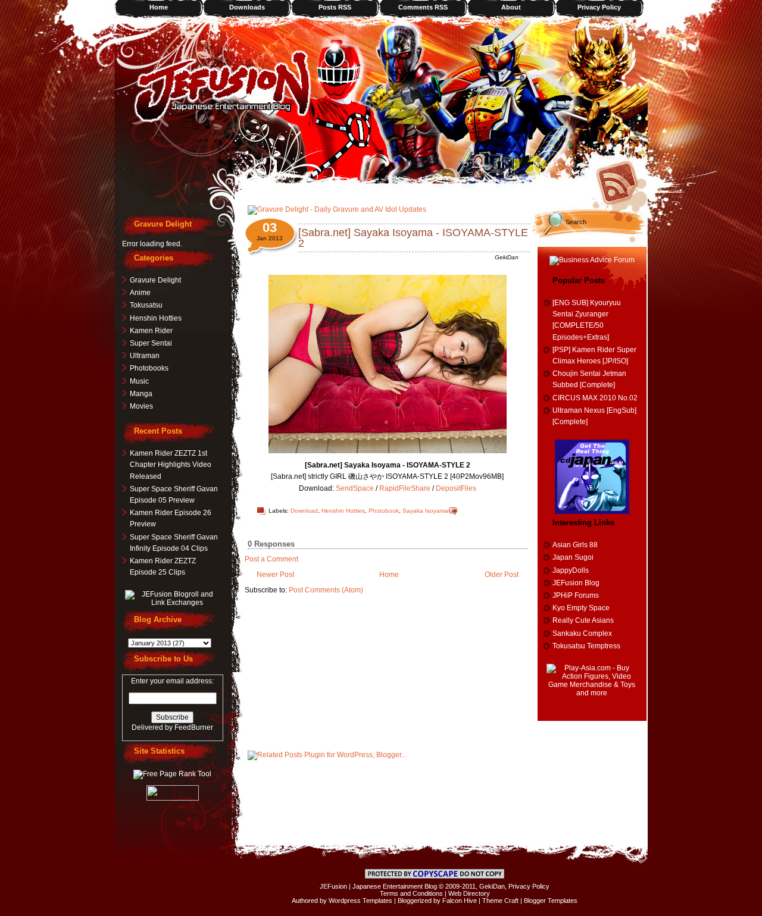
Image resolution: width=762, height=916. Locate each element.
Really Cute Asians (583, 620)
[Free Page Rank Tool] (172, 774)
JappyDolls (570, 570)
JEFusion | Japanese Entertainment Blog (378, 886)
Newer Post (275, 574)
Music (139, 381)
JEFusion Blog (575, 583)
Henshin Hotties (343, 510)
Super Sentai (151, 343)
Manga (141, 394)
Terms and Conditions (411, 893)
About (511, 7)
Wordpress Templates (360, 900)
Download (304, 510)
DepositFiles (456, 488)
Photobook (383, 510)
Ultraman (145, 356)
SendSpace (355, 488)
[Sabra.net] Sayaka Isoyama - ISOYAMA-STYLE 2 (413, 238)
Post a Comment (271, 559)
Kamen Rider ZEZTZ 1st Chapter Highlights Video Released (170, 464)
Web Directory (469, 893)
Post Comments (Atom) (326, 590)
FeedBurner (193, 727)
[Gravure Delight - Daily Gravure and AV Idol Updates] (337, 209)
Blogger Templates (550, 900)
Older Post (502, 574)
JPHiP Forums (575, 595)
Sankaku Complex (582, 633)
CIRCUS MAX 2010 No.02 (595, 398)
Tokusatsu (146, 305)
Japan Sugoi (573, 557)
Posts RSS (334, 7)
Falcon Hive (459, 900)
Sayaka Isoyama (425, 510)
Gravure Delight (155, 280)
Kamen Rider (151, 331)
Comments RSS (423, 7)
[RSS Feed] (621, 181)
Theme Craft (500, 900)
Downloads (247, 7)
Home (158, 7)
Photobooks (149, 368)
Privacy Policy (599, 7)
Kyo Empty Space (581, 608)
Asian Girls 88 (575, 545)
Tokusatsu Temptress (586, 646)
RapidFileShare (404, 488)
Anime (140, 292)
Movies (141, 406)
